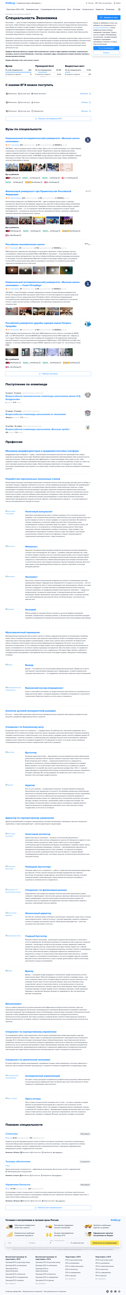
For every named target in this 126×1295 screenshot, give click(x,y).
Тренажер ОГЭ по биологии (46, 1274)
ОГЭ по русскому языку (104, 1260)
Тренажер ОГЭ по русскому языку (48, 1262)
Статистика (12, 1133)
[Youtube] (115, 1291)
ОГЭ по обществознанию (104, 1266)
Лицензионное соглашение (32, 1291)
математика (12, 94)
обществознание (40, 94)
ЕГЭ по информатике (73, 1273)
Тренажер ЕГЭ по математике (16, 1265)
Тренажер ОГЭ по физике (45, 1280)
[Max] (119, 1291)
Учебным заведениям (13, 1291)
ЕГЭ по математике (72, 1263)
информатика (38, 111)
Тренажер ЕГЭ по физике (15, 1280)
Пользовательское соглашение (55, 1291)
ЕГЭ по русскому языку (73, 1260)
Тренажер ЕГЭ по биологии (15, 1274)
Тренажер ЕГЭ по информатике (17, 1277)
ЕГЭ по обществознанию (74, 1266)
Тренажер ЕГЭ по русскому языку (18, 1262)
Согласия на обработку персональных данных (69, 1249)
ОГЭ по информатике (103, 1273)
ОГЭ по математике (102, 1263)
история (37, 102)
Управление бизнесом (18, 1184)
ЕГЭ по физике (70, 1276)
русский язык (25, 94)
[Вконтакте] (107, 1291)
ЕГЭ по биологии (71, 1269)
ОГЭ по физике (101, 1276)
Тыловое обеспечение (18, 1161)
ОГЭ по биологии (101, 1269)
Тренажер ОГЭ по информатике (47, 1277)
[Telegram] (111, 1291)
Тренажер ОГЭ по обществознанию (42, 1270)
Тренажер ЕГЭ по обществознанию (12, 1270)
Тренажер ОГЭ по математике (46, 1265)
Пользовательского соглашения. (104, 1249)
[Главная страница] (10, 3)
